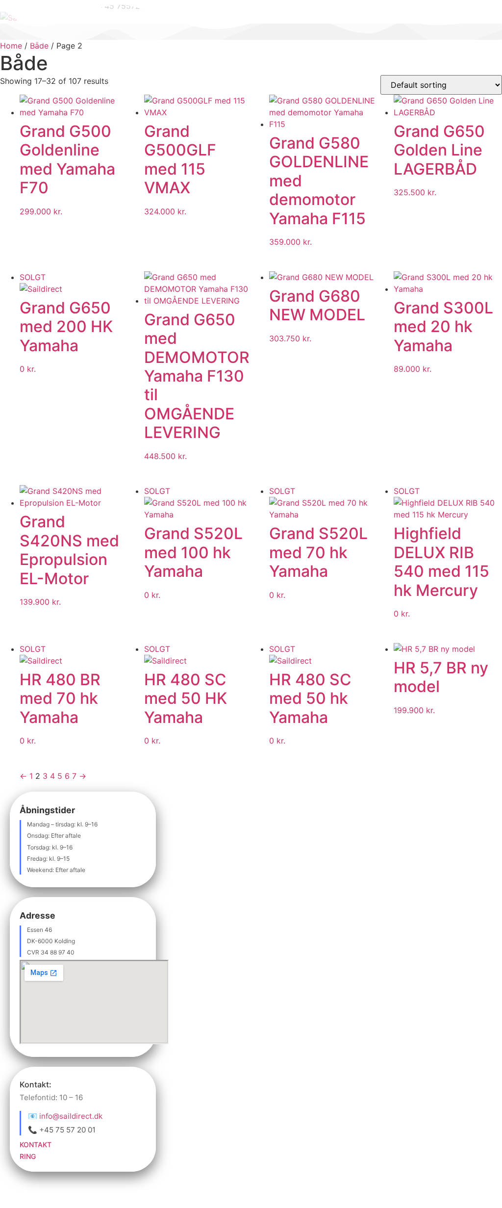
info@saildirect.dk (70, 1116)
